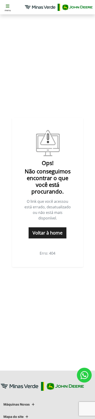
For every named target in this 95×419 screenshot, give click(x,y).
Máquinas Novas (16, 404)
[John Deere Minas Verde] (58, 7)
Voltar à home (47, 233)
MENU (8, 10)
